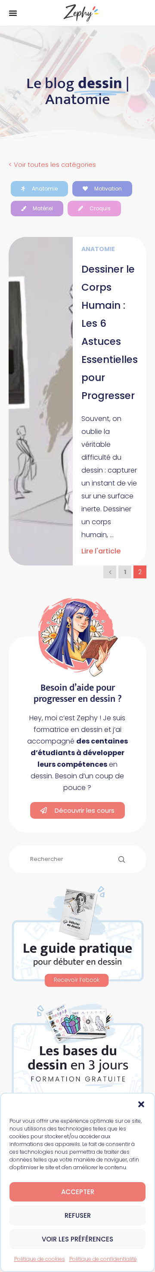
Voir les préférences (77, 1239)
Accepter (77, 1191)
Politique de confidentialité (103, 1259)
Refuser (78, 1215)
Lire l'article (101, 551)
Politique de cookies (39, 1259)
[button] (141, 1104)
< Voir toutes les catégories (52, 164)
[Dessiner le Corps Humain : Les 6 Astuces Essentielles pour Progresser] (41, 401)
